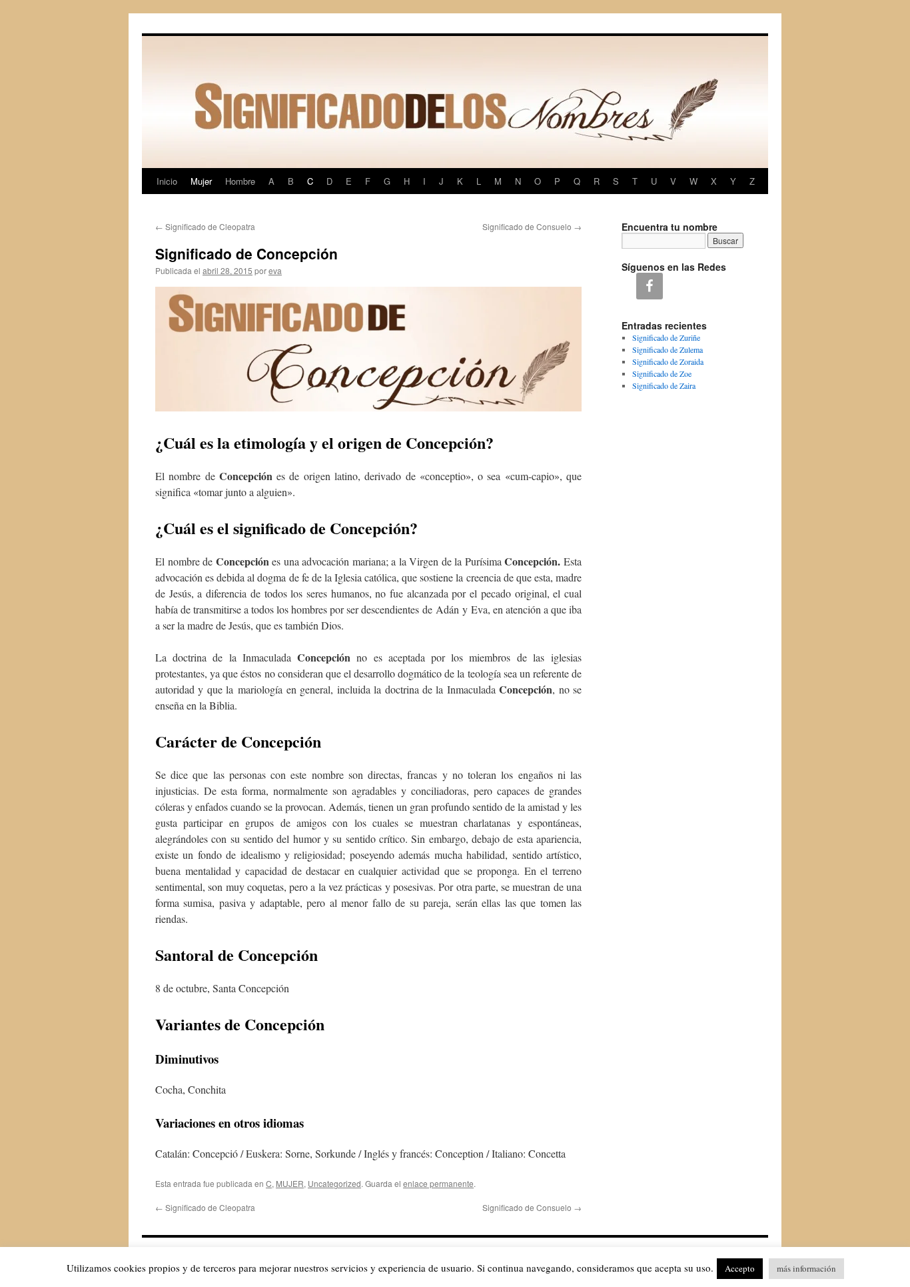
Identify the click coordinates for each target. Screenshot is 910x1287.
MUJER (290, 1183)
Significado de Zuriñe (666, 337)
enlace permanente (438, 1183)
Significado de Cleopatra (205, 226)
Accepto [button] (740, 1268)
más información (806, 1268)
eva (275, 270)
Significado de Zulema (667, 349)
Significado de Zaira (663, 385)
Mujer (201, 181)
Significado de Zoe (661, 373)
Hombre (240, 181)
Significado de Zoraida (667, 361)
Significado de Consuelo (532, 226)
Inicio (167, 181)
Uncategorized (334, 1183)
